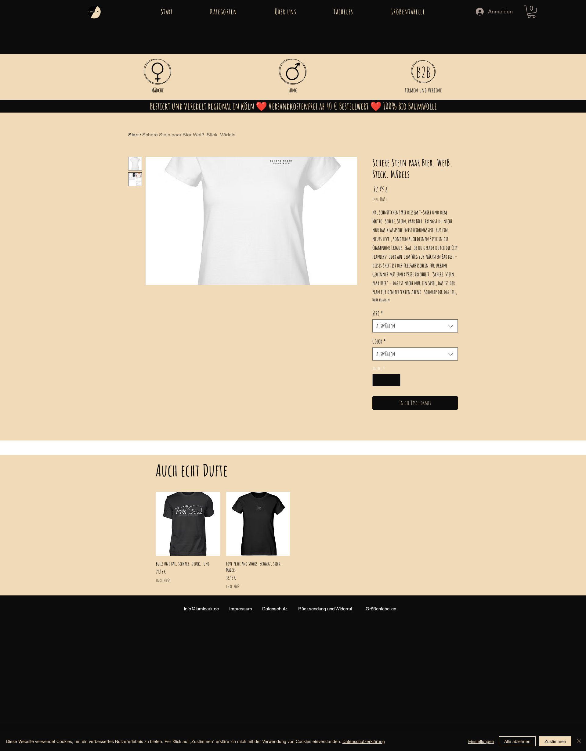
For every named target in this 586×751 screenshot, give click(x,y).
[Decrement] (377, 380)
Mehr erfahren (381, 299)
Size (377, 313)
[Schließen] (578, 741)
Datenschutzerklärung (363, 741)
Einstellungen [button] (481, 741)
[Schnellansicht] (188, 524)
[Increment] (395, 380)
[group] (293, 540)
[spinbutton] (386, 380)
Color (379, 341)
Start (133, 135)
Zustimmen (555, 741)
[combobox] (415, 325)
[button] (224, 12)
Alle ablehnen (517, 741)
